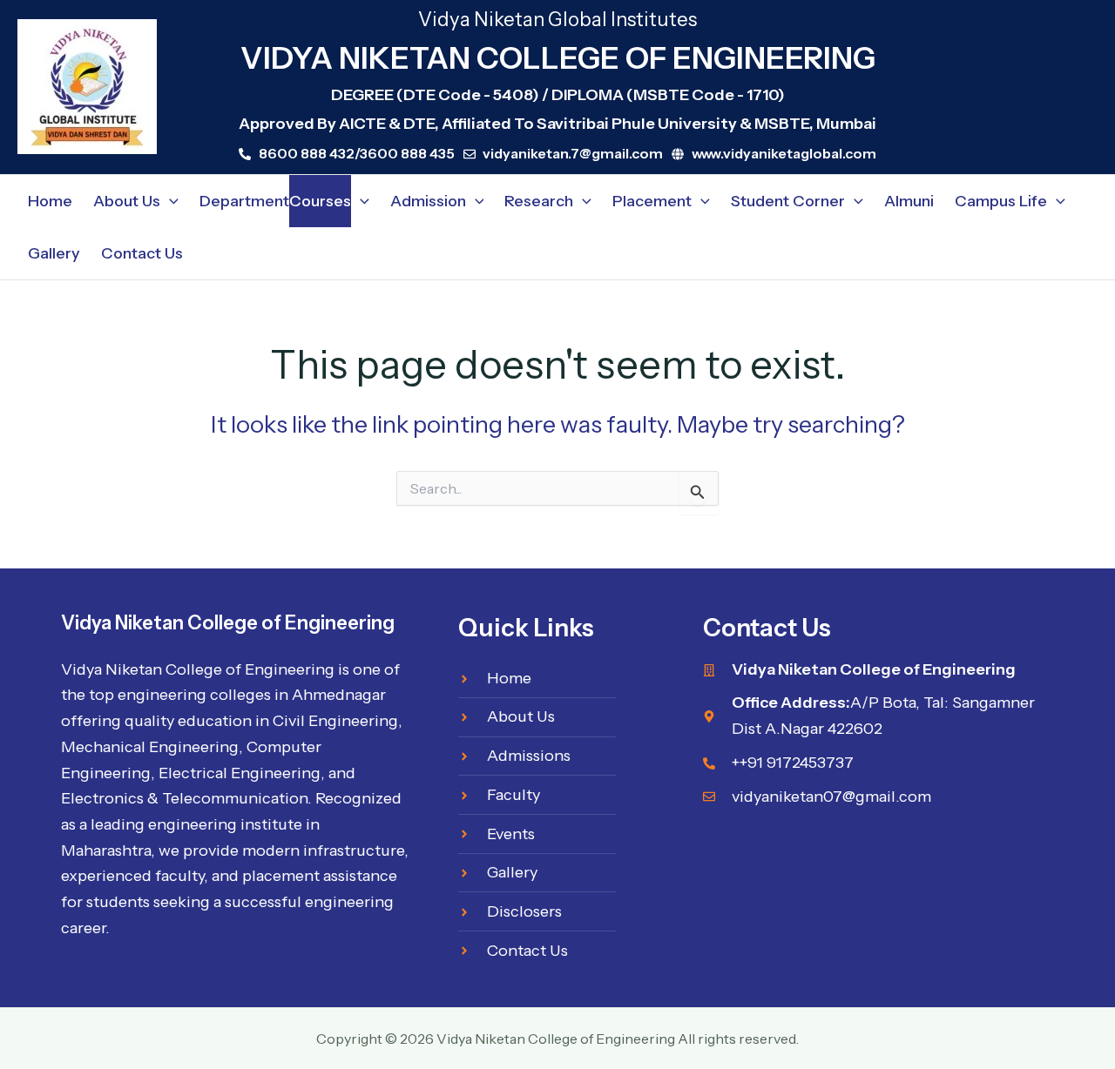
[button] (169, 201)
